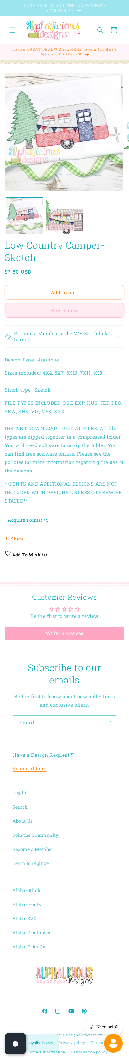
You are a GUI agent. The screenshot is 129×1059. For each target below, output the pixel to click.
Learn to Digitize (31, 863)
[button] (12, 30)
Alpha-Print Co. (30, 947)
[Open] (15, 1043)
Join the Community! (36, 835)
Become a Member (33, 849)
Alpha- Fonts (27, 904)
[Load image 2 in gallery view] (64, 216)
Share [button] (17, 539)
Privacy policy (72, 1042)
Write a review (64, 633)
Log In (20, 792)
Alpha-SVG (24, 918)
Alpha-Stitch (26, 890)
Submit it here (29, 768)
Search (20, 807)
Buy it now (64, 310)
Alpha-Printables (31, 932)
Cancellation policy (89, 1052)
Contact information (46, 1052)
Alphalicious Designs (60, 1034)
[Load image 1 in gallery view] (24, 216)
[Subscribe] (109, 722)
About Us (23, 821)
